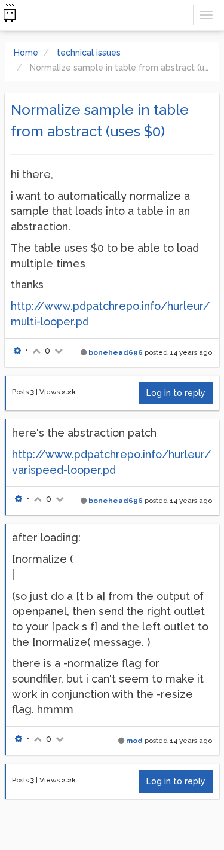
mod (134, 740)
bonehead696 (115, 352)
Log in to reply (175, 393)
